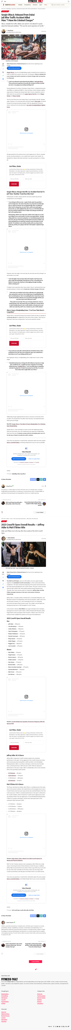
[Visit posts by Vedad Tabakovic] (3, 922)
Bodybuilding (5, 11)
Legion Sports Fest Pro (31, 94)
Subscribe (14, 184)
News (45, 4)
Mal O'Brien (31, 910)
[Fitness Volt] (35, 1)
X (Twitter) (31, 462)
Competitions (27, 4)
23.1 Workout (11, 773)
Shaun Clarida (16, 96)
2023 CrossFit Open (16, 910)
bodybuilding (14, 473)
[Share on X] (3, 72)
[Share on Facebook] (3, 69)
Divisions (35, 4)
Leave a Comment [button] (40, 512)
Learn (40, 4)
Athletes (20, 4)
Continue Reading (35, 961)
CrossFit (4, 521)
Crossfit (21, 910)
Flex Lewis (37, 101)
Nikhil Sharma (10, 989)
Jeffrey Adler (26, 910)
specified (20, 366)
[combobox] (59, 4)
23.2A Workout (12, 775)
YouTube (37, 462)
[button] (2, 1)
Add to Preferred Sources (14, 68)
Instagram (26, 462)
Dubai (18, 473)
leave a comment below (13, 442)
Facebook (22, 462)
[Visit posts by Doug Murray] (3, 486)
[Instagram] (45, 486)
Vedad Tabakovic (11, 537)
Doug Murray (10, 30)
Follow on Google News (34, 458)
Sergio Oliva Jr (40, 81)
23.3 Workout (11, 780)
